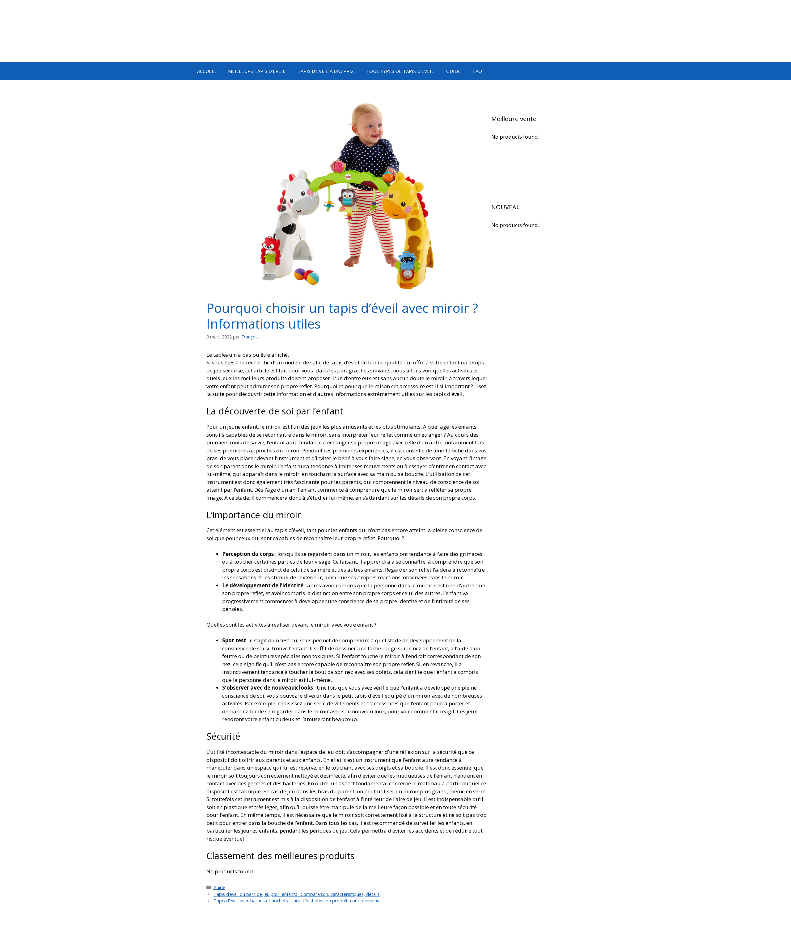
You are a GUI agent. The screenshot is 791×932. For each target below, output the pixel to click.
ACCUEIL (206, 71)
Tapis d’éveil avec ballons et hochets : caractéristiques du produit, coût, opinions (296, 901)
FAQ (477, 71)
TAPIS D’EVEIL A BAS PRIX (326, 71)
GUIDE (453, 71)
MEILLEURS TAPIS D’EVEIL (256, 71)
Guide (219, 887)
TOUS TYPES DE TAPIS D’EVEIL (400, 71)
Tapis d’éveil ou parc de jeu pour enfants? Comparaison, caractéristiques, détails (297, 894)
